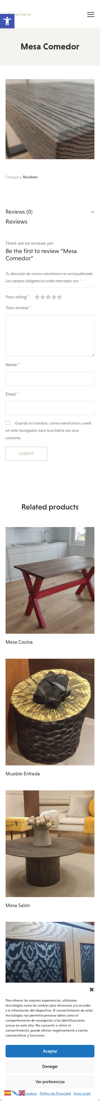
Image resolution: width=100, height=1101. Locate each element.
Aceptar (50, 1051)
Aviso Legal (82, 1093)
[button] (7, 21)
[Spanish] (7, 1092)
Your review (18, 307)
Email (12, 394)
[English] (22, 1092)
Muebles (30, 177)
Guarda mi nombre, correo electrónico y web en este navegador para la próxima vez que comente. (48, 430)
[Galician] (15, 1092)
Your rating (17, 296)
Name (13, 364)
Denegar (50, 1066)
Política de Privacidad (55, 1093)
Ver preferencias (50, 1081)
